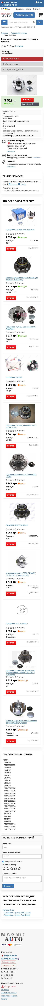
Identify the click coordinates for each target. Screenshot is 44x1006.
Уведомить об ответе (13, 862)
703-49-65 (10, 959)
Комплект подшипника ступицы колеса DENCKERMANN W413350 (21, 722)
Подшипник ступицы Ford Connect (17, 913)
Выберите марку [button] (11, 64)
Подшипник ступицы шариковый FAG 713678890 (21, 328)
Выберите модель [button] (12, 69)
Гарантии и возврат (9, 996)
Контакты (37, 9)
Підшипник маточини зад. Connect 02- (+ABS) (21, 476)
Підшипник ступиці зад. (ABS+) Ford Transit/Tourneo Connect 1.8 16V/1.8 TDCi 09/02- (20, 672)
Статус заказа (10, 987)
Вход (40, 2)
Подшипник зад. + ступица (17, 623)
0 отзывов (19, 46)
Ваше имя (6, 843)
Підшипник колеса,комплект (17, 525)
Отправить (8, 886)
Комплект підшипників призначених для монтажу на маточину (22, 279)
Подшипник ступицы (14, 377)
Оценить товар (9, 865)
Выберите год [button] (10, 59)
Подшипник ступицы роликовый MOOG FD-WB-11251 (21, 426)
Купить (28, 100)
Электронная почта (11, 852)
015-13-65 (10, 956)
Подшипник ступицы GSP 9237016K (20, 229)
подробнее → (11, 151)
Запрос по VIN (25, 15)
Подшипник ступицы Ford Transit (17, 915)
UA (8, 9)
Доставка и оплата (23, 9)
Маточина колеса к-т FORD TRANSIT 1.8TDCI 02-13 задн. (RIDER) (21, 574)
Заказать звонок (8, 962)
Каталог (4, 999)
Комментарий (9, 874)
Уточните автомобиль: (7, 52)
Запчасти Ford (8, 910)
